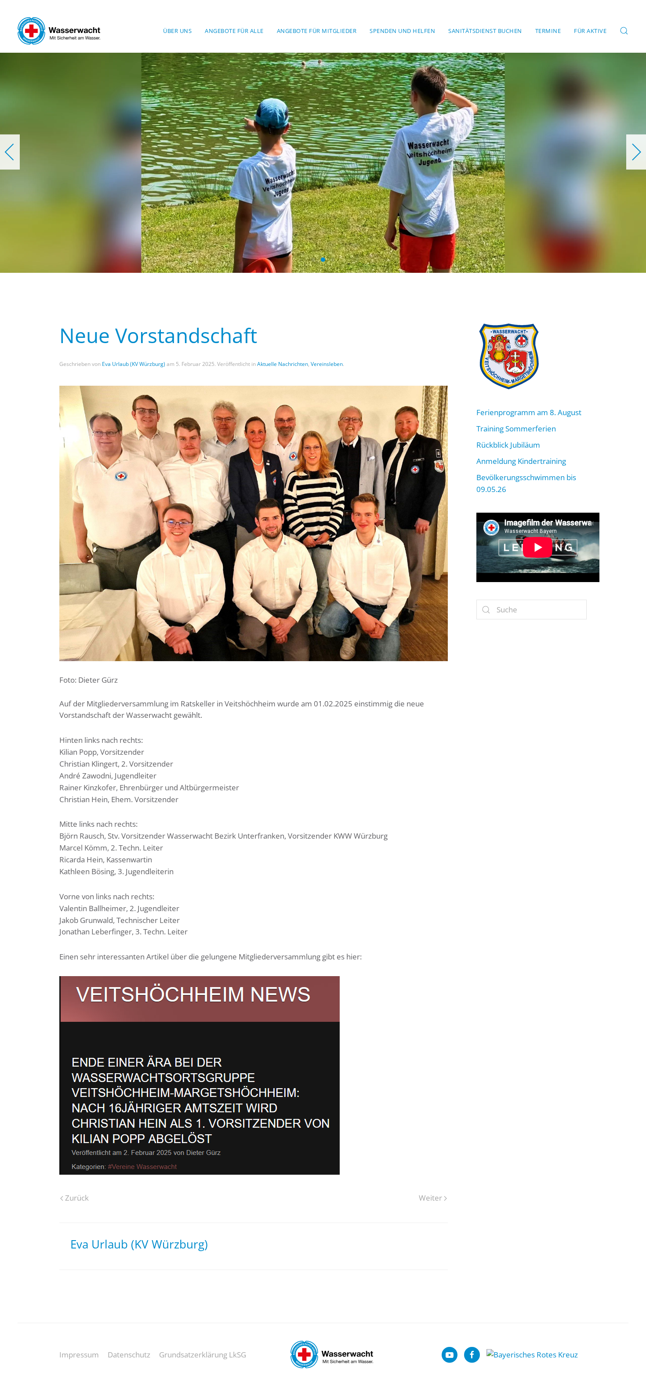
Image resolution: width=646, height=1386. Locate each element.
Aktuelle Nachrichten (282, 364)
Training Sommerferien (516, 428)
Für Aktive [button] (590, 31)
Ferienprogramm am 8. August (528, 412)
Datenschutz (129, 1355)
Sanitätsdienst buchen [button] (485, 31)
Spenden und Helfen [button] (402, 31)
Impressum (79, 1355)
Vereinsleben (327, 364)
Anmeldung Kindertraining (521, 461)
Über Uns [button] (177, 31)
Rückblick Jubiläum (508, 445)
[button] (624, 31)
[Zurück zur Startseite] (59, 31)
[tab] (313, 259)
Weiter (430, 1198)
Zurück (77, 1198)
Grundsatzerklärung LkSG (202, 1355)
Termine (548, 31)
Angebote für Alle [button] (234, 31)
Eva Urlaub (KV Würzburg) (133, 364)
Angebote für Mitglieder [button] (317, 31)
